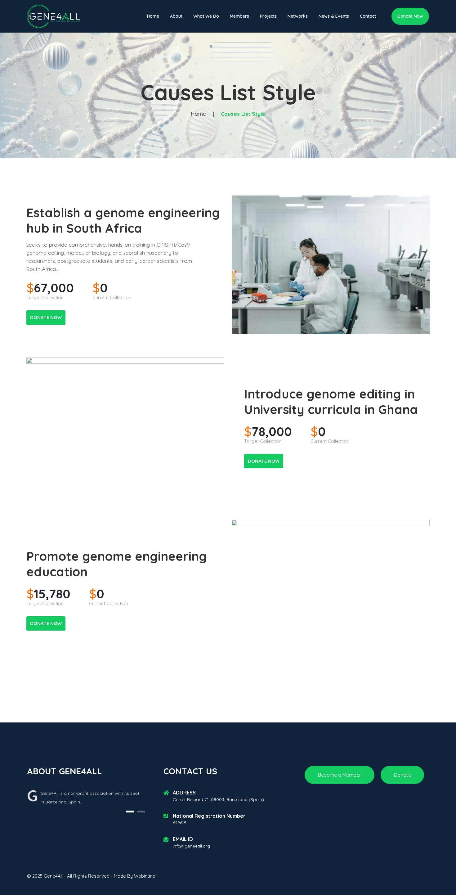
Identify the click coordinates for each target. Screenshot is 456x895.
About (176, 16)
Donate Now (410, 16)
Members (239, 16)
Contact (368, 16)
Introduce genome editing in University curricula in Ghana (331, 401)
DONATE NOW (46, 317)
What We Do (206, 16)
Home (153, 16)
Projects (268, 16)
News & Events (334, 16)
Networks (298, 16)
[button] (130, 811)
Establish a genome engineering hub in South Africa (123, 220)
